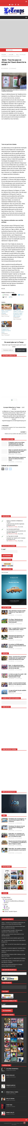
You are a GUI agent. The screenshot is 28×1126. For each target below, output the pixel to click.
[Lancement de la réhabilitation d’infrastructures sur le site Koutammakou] (20, 877)
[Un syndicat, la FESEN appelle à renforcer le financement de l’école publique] (4, 646)
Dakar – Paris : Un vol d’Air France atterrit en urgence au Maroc (13, 945)
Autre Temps (6, 607)
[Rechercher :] (14, 50)
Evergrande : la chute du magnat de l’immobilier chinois (13, 948)
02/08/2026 (12, 823)
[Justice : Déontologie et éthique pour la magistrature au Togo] (7, 872)
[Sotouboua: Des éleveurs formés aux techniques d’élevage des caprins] (4, 828)
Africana (5, 653)
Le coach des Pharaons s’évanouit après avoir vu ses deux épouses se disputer (13, 961)
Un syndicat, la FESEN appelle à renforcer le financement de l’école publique (17, 646)
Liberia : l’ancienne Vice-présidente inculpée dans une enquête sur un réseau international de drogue (17, 658)
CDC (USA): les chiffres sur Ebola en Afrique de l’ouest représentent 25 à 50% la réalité (18, 313)
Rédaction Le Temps (12, 526)
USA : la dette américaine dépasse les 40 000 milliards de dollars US (13, 941)
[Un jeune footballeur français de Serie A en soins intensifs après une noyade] (7, 1045)
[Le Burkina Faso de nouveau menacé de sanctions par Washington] (20, 1050)
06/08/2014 (12, 461)
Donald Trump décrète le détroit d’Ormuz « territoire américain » (12, 951)
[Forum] (18, 4)
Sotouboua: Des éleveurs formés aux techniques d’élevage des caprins (17, 827)
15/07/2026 (12, 845)
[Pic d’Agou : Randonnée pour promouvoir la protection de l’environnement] (4, 621)
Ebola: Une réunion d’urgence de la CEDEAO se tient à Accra (6, 330)
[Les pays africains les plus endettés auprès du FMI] (4, 692)
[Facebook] (15, 4)
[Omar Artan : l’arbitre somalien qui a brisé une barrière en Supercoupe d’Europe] (14, 1054)
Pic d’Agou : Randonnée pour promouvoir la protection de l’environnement (16, 621)
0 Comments (13, 68)
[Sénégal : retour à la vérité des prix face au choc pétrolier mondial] (7, 1054)
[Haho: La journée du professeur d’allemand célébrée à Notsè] (14, 887)
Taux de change (4, 572)
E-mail (3, 549)
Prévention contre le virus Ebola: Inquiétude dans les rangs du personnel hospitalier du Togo (17, 444)
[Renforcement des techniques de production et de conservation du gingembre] (14, 882)
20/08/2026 (12, 693)
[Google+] (12, 4)
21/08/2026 (12, 661)
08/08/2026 (12, 640)
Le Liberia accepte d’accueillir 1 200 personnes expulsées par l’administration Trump (17, 675)
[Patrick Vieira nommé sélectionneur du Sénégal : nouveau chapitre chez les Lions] (7, 1040)
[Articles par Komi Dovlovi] (3, 1081)
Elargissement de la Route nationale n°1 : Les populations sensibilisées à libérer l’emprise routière (18, 842)
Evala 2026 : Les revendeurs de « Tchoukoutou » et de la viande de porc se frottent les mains (17, 835)
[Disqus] (14, 491)
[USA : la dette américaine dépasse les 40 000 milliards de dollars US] (20, 1025)
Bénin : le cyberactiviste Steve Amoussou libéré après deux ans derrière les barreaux (17, 667)
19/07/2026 (12, 838)
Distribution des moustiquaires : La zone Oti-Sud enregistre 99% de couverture (17, 820)
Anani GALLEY (10, 1112)
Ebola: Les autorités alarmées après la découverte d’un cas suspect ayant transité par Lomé (17, 451)
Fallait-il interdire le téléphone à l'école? (15, 521)
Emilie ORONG (10, 1098)
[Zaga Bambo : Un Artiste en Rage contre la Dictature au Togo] (20, 887)
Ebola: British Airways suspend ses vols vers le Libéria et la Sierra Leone (17, 459)
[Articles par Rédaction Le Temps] (3, 1094)
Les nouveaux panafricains (13, 529)
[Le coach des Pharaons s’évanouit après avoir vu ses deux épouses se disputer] (20, 1035)
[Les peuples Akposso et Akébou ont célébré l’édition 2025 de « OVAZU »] (7, 877)
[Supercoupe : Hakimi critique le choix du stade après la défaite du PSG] (14, 1045)
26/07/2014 (12, 454)
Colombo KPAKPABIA (12, 1069)
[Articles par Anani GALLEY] (3, 1114)
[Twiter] (9, 4)
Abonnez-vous (21, 350)
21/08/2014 (12, 446)
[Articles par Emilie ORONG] (3, 1099)
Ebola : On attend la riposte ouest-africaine (6, 311)
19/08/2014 (5, 68)
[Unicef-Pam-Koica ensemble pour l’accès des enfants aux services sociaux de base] (14, 877)
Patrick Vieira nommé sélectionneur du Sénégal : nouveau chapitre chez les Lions (12, 965)
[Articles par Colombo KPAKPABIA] (3, 1071)
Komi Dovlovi (10, 1075)
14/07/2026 (12, 853)
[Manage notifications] (24, 1123)
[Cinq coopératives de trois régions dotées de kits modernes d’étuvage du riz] (7, 882)
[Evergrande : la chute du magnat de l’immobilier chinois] (14, 1030)
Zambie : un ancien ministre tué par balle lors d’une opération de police (12, 934)
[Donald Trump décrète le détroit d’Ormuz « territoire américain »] (20, 1030)
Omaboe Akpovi (10, 1085)
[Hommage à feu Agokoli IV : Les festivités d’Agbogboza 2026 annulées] (4, 637)
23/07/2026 (12, 830)
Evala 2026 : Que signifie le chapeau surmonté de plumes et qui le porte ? (17, 850)
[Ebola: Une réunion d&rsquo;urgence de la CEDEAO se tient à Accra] (6, 324)
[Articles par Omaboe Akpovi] (3, 1087)
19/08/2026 (12, 615)
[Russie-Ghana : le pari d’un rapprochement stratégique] (14, 1035)
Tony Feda (9, 1105)
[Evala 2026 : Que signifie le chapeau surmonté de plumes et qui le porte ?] (4, 850)
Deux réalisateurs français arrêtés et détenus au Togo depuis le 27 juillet (17, 612)
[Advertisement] (14, 34)
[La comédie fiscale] (7, 887)
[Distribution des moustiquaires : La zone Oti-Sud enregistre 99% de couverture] (4, 820)
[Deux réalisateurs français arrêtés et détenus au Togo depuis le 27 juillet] (4, 612)
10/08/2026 (12, 631)
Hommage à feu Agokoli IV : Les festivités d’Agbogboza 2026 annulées (16, 637)
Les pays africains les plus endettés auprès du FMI (12, 938)
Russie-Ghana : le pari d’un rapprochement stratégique (13, 958)
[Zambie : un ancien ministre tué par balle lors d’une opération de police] (4, 684)
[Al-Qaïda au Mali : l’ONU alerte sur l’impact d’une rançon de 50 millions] (14, 1050)
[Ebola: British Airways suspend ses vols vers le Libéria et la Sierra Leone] (4, 459)
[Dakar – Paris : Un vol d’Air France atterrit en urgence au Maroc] (7, 1030)
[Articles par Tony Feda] (3, 1108)
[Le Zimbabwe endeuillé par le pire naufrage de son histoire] (7, 1050)
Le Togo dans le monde (12, 536)
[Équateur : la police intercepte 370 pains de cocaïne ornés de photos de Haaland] (14, 1059)
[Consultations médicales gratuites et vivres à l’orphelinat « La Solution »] (14, 872)
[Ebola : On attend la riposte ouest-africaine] (6, 307)
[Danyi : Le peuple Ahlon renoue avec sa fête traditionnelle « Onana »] (4, 629)
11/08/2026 (12, 623)
